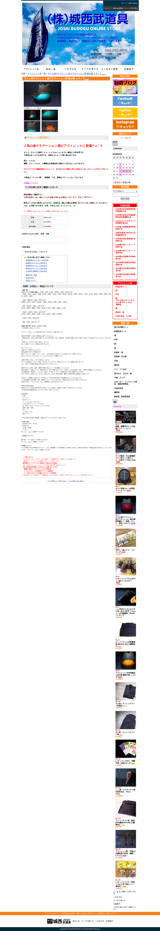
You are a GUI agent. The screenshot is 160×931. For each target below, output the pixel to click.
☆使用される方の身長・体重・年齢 (35, 234)
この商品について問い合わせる (58, 481)
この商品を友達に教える (77, 481)
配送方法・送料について (107, 913)
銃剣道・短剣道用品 (122, 396)
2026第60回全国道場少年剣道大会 (126, 240)
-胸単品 (118, 304)
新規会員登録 (118, 8)
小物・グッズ (119, 378)
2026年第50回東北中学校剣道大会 (126, 263)
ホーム (123, 3)
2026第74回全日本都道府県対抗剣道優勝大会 (126, 216)
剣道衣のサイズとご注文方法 (36, 263)
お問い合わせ (133, 3)
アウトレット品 (35, 74)
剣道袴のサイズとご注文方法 (36, 266)
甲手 (117, 294)
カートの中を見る (131, 8)
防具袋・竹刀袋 (120, 356)
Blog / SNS (125, 76)
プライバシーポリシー (52, 913)
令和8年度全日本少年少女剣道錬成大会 (126, 234)
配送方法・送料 (31, 275)
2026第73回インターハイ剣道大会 (126, 246)
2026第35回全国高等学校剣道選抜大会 (126, 210)
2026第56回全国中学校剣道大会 (126, 269)
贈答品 (117, 392)
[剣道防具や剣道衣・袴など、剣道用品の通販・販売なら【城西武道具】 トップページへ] (78, 63)
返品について (31, 280)
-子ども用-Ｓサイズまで (125, 300)
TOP (23, 74)
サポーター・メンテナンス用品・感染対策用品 (125, 383)
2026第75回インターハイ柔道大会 (126, 252)
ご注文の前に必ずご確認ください (124, 908)
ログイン (108, 8)
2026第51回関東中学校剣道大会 (126, 257)
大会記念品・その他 (123, 316)
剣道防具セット (122, 287)
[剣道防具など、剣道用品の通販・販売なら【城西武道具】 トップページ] (59, 921)
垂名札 (117, 365)
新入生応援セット (121, 327)
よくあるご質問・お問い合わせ (124, 893)
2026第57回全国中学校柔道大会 (126, 275)
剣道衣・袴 (120, 312)
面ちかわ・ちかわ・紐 (123, 373)
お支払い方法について (89, 913)
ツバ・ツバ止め (120, 369)
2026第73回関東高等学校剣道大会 (126, 228)
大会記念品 (118, 388)
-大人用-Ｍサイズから (124, 302)
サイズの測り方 (119, 900)
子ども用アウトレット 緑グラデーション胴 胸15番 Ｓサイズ (75, 74)
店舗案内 (116, 904)
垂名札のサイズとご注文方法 (36, 268)
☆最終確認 (25, 247)
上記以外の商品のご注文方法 (36, 271)
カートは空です (125, 138)
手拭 (116, 361)
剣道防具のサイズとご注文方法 (37, 260)
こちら (29, 431)
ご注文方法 (117, 897)
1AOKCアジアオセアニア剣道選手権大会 (126, 222)
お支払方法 (30, 278)
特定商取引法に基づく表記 (71, 913)
